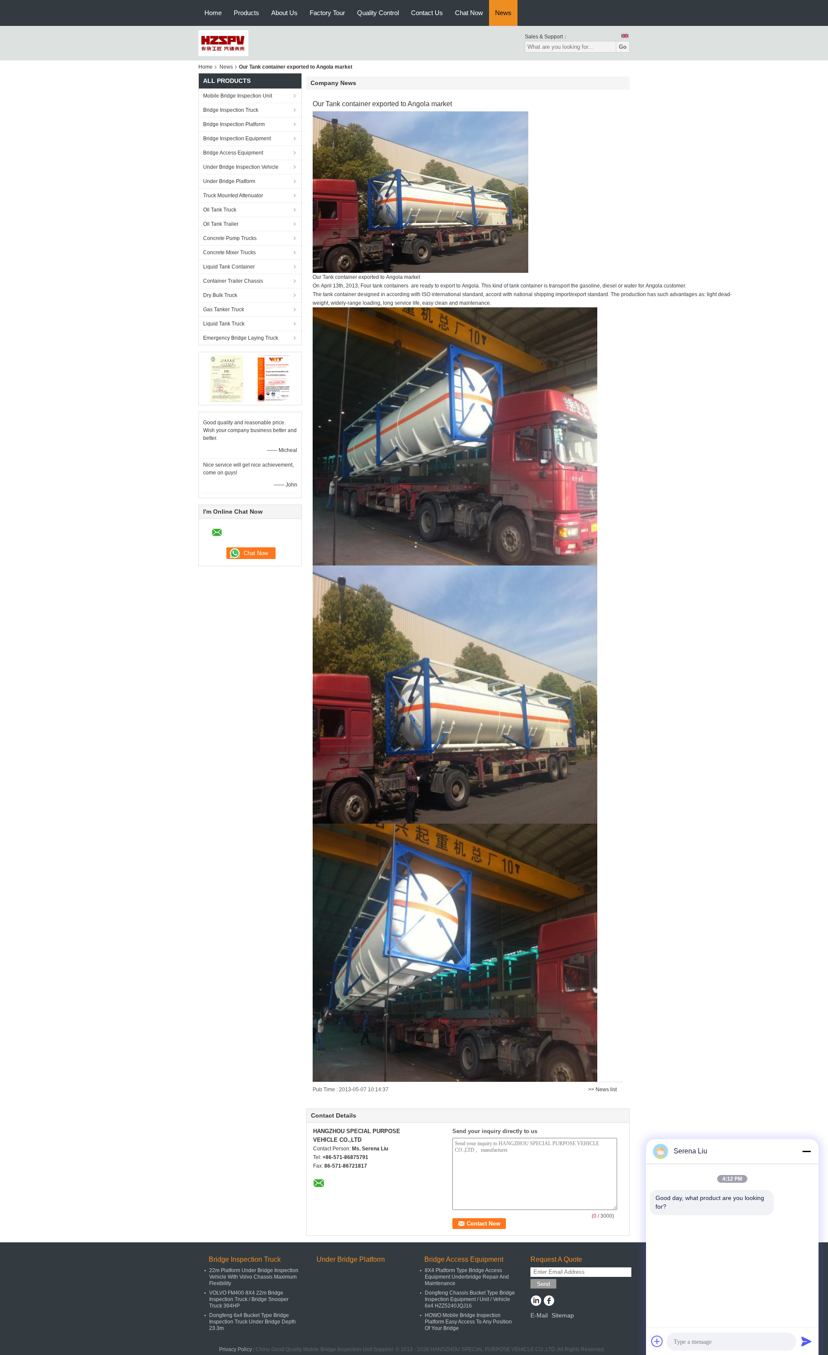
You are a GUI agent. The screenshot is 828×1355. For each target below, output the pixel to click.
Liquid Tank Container (229, 267)
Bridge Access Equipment (233, 153)
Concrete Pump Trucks (230, 238)
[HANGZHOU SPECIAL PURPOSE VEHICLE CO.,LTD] (223, 43)
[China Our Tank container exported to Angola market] (420, 192)
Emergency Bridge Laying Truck (240, 338)
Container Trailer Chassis (233, 281)
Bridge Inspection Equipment (237, 139)
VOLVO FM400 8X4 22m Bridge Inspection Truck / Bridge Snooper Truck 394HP (249, 1299)
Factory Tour (327, 12)
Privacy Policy (235, 1349)
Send (543, 1284)
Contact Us (427, 12)
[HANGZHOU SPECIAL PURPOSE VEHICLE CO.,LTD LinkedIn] (535, 1301)
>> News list (602, 1090)
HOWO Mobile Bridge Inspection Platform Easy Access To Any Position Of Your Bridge (468, 1321)
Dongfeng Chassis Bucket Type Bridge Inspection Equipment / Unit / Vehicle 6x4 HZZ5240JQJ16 (470, 1299)
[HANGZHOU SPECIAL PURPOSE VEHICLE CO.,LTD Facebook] (548, 1301)
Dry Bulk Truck (220, 295)
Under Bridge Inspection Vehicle (241, 167)
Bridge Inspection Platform (234, 124)
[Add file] (657, 1341)
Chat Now (469, 12)
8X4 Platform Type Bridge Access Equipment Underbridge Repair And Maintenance (467, 1276)
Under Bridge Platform (229, 181)
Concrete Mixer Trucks (229, 253)
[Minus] (806, 1151)
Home (213, 12)
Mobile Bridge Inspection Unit (237, 96)
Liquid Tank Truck (224, 324)
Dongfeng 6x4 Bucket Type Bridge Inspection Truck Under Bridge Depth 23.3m (252, 1321)
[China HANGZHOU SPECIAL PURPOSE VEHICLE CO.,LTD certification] (226, 378)
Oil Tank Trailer (220, 224)
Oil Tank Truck (219, 210)
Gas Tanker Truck (223, 309)
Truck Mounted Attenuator (233, 196)
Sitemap (563, 1315)
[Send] (806, 1341)
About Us (284, 12)
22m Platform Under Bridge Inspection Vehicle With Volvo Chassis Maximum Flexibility (253, 1276)
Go (623, 47)
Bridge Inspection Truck (230, 110)
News (503, 12)
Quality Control (378, 12)
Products (246, 12)
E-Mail (539, 1315)
